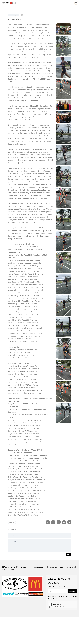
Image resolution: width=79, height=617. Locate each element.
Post (68, 554)
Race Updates (15, 19)
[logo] (9, 3)
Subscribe (72, 591)
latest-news (12, 522)
